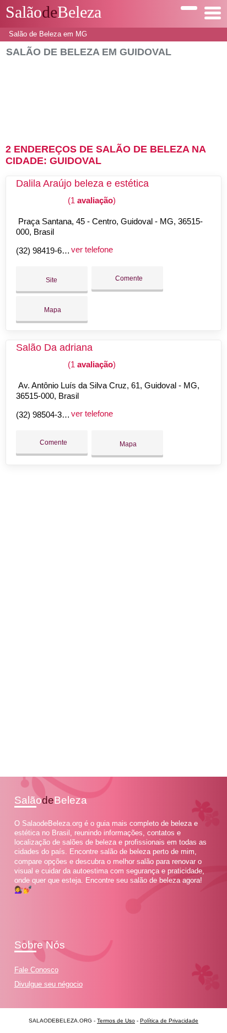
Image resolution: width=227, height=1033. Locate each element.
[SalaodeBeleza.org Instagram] (26, 899)
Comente (128, 278)
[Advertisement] (113, 95)
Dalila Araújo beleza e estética (82, 183)
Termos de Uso (116, 1021)
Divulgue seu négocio (48, 984)
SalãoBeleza (53, 12)
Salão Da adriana (54, 347)
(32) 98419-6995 (45, 250)
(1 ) (91, 200)
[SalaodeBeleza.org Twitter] (21, 899)
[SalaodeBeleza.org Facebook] (16, 899)
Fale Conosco (36, 970)
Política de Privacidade (169, 1021)
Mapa (51, 310)
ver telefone (92, 249)
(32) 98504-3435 (45, 414)
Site (51, 280)
